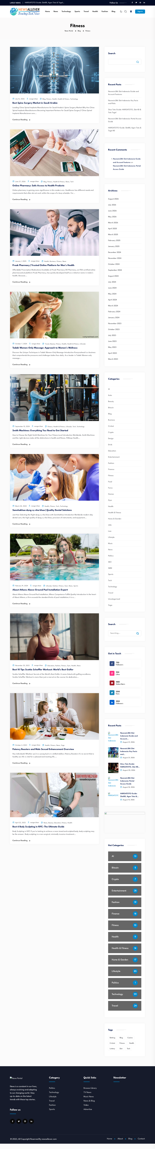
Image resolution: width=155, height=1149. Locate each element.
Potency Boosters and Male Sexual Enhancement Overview (43, 749)
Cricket (111, 426)
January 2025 (114, 246)
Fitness (48, 99)
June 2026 (112, 211)
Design (110, 439)
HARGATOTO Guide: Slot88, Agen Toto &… (129, 795)
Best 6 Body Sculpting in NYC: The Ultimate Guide (38, 827)
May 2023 (112, 347)
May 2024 (112, 294)
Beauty (52, 344)
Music (110, 543)
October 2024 (114, 264)
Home (47, 11)
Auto (110, 395)
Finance (111, 469)
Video (86, 1105)
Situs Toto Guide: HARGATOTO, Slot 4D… (130, 765)
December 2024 (114, 252)
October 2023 (114, 329)
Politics (110, 556)
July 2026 (112, 205)
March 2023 (113, 359)
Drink (110, 445)
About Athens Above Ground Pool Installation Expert (40, 590)
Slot (121, 1048)
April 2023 (112, 353)
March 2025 (113, 235)
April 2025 (112, 229)
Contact (141, 1139)
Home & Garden (114, 519)
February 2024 (114, 312)
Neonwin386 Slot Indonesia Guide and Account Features (47, 3)
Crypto (111, 432)
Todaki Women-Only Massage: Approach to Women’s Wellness (45, 348)
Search (111, 53)
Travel (86, 11)
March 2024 (113, 306)
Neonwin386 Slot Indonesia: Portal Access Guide (127, 781)
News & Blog (89, 1101)
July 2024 (112, 282)
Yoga (62, 745)
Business (53, 261)
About (120, 1139)
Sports (77, 11)
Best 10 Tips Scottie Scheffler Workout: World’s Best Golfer (42, 670)
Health (95, 11)
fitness (122, 1043)
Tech (72, 182)
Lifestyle (83, 344)
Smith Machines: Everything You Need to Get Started (40, 430)
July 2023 (112, 335)
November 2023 (114, 324)
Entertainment (114, 457)
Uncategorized (114, 599)
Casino (130, 1038)
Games (111, 494)
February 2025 (114, 240)
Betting (112, 1038)
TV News (87, 1092)
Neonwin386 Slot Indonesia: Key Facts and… (128, 751)
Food (110, 482)
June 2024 (112, 288)
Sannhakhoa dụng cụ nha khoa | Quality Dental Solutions (42, 510)
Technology (66, 11)
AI (109, 389)
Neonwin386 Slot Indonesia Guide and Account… (129, 736)
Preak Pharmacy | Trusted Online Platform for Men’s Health (43, 265)
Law (109, 531)
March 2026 (113, 223)
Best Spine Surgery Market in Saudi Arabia (34, 103)
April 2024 (112, 300)
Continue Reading (19, 120)
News (56, 11)
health (131, 1043)
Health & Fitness (63, 99)
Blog (113, 11)
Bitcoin (111, 408)
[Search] (139, 631)
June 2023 (112, 341)
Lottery (112, 1048)
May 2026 (112, 217)
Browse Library (90, 1088)
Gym (66, 586)
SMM (110, 568)
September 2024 (115, 270)
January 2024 (113, 318)
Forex (110, 488)
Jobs (110, 525)
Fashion (105, 11)
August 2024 (113, 276)
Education (50, 665)
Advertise (88, 1109)
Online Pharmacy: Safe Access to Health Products (38, 186)
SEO (110, 562)
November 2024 (114, 258)
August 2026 (113, 199)
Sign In (140, 11)
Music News (89, 1097)
